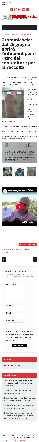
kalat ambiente (7, 249)
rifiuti (15, 252)
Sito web (10, 321)
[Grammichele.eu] (19, 19)
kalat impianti (19, 249)
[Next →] (35, 259)
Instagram (19, 9)
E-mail (23, 9)
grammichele (31, 248)
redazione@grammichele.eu (22, 441)
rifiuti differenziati (10, 121)
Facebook (11, 9)
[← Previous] (4, 259)
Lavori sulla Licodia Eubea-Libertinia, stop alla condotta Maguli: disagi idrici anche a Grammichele (18, 382)
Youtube (15, 9)
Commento (12, 284)
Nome (9, 305)
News (34, 245)
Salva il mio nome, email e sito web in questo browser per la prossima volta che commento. (19, 335)
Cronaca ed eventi (26, 245)
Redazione (27, 34)
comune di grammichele (16, 248)
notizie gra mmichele (20, 251)
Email (9, 313)
